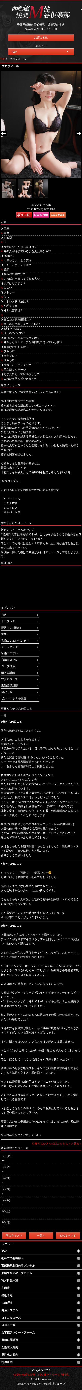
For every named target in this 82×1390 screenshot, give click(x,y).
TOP (2, 59)
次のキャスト (68, 1235)
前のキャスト (14, 1235)
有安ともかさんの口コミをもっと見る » (56, 1143)
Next (78, 134)
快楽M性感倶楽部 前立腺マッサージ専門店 (41, 1374)
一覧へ (41, 1235)
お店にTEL (41, 37)
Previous (4, 134)
